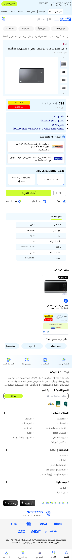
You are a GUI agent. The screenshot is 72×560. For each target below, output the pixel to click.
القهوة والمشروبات (22, 437)
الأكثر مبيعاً (26, 29)
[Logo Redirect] (65, 19)
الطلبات (62, 460)
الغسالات (61, 423)
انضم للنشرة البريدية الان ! (55, 390)
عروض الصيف (59, 29)
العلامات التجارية (17, 11)
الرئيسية (66, 36)
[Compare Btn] (44, 332)
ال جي (32, 346)
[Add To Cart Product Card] (66, 301)
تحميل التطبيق (9, 3)
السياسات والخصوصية (56, 469)
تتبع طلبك (43, 11)
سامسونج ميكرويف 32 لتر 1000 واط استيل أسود (58, 307)
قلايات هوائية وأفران (40, 36)
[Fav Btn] (48, 332)
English (4, 11)
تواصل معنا (31, 11)
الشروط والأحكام (58, 465)
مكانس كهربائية (58, 442)
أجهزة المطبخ (56, 36)
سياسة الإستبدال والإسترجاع (53, 474)
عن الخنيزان (61, 492)
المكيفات (10, 29)
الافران (29, 432)
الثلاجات (28, 418)
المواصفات (56, 216)
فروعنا (63, 487)
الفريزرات (28, 428)
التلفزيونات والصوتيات (56, 428)
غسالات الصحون (58, 432)
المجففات (27, 423)
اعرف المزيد (44, 149)
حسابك (62, 455)
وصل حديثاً (42, 29)
